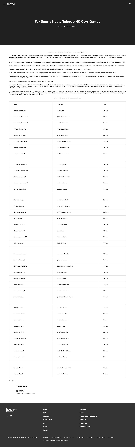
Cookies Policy (101, 437)
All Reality (83, 409)
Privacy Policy (90, 437)
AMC (44, 413)
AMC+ (45, 409)
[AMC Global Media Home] (11, 3)
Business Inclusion (56, 437)
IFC (44, 423)
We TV (82, 413)
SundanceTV (84, 423)
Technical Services (69, 437)
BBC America (47, 420)
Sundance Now (85, 426)
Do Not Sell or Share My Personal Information (55, 440)
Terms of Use (80, 437)
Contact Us (111, 437)
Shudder (83, 420)
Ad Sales (45, 437)
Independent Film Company (89, 416)
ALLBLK (45, 430)
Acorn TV (46, 416)
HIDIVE (45, 426)
